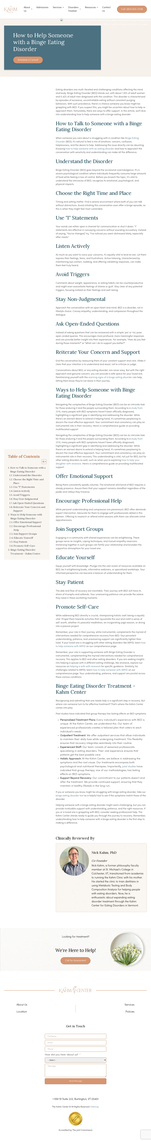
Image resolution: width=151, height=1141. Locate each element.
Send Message (75, 1081)
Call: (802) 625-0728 (132, 9)
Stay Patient (20, 541)
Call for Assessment (75, 960)
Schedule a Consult (28, 60)
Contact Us (106, 9)
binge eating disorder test (69, 796)
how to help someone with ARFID (110, 670)
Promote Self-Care (24, 545)
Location (22, 1012)
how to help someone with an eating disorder (90, 149)
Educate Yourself (23, 537)
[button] (42, 461)
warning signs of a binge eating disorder (110, 377)
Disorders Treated (73, 9)
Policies (129, 1012)
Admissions (42, 7)
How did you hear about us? (61, 1054)
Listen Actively (21, 490)
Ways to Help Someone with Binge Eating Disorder (26, 516)
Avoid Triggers (21, 494)
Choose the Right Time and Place (28, 481)
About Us (27, 9)
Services (57, 7)
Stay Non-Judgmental (25, 498)
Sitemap (95, 1107)
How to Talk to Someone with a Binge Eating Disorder (28, 469)
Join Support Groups (25, 533)
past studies (129, 766)
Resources (90, 7)
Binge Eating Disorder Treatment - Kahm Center (25, 551)
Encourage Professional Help (27, 528)
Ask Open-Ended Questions (28, 503)
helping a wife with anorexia (85, 666)
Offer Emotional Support (27, 522)
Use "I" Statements (24, 486)
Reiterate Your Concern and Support (29, 509)
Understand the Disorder (27, 475)
